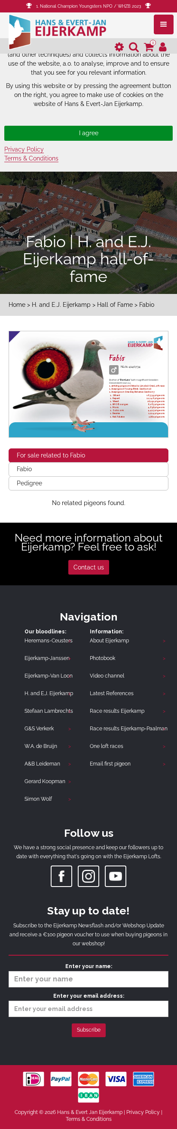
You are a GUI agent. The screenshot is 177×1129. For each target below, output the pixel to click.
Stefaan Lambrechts (48, 711)
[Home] (57, 31)
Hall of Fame (115, 304)
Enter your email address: (88, 996)
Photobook (102, 658)
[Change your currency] (119, 47)
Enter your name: (88, 966)
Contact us (88, 567)
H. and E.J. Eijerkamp (61, 304)
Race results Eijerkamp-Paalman (129, 729)
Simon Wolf (38, 799)
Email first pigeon (110, 764)
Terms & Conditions (31, 158)
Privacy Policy (24, 149)
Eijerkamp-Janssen (47, 658)
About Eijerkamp (109, 641)
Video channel (107, 676)
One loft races (106, 746)
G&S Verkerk (39, 729)
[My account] (162, 47)
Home (17, 304)
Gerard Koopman (44, 781)
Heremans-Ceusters (48, 641)
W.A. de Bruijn (40, 746)
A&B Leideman (42, 764)
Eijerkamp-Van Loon (48, 676)
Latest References (112, 693)
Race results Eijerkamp (117, 711)
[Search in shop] (133, 47)
